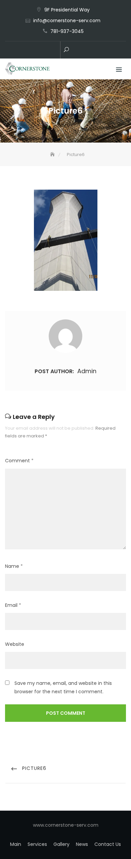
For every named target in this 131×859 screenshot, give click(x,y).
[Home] (53, 154)
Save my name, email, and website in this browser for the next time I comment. (63, 687)
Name (14, 566)
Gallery (61, 844)
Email (13, 605)
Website (14, 644)
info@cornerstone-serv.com (66, 20)
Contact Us (107, 844)
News (82, 844)
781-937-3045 (67, 31)
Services (37, 844)
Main (15, 844)
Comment (19, 460)
